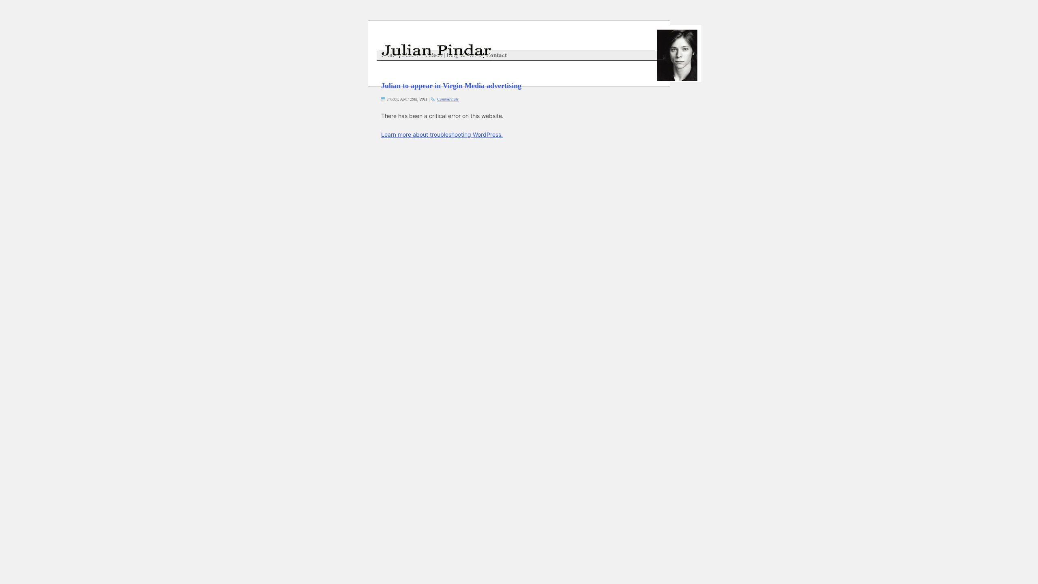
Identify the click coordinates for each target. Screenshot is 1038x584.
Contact (496, 54)
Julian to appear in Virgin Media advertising (451, 86)
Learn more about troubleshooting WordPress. (442, 134)
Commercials (448, 99)
